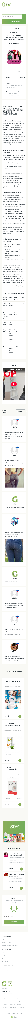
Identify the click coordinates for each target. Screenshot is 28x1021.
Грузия (5, 1004)
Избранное (4, 968)
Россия (6, 998)
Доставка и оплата (6, 942)
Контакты (4, 958)
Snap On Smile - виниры (12, 681)
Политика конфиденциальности (10, 945)
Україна (12, 998)
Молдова (5, 1007)
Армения (21, 1001)
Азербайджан (12, 1001)
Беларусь (4, 1001)
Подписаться (14, 921)
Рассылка (4, 977)
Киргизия (19, 1004)
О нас (3, 939)
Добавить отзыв (21, 411)
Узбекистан (22, 1007)
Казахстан (12, 1004)
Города (3, 955)
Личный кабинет (6, 971)
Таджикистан (13, 1007)
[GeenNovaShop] (6, 4)
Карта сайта (5, 961)
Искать (24, 16)
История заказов (6, 974)
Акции (3, 952)
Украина (19, 998)
